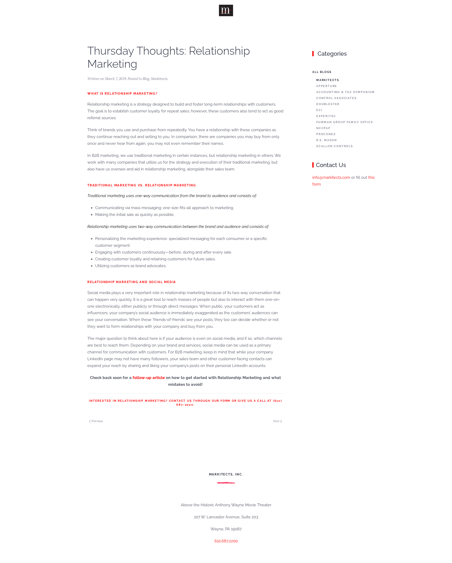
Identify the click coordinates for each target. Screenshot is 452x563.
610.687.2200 (226, 541)
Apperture (326, 86)
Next (276, 421)
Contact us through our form (200, 401)
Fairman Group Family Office (344, 122)
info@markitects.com (331, 177)
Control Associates (336, 98)
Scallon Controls (334, 146)
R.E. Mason (326, 140)
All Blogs (322, 72)
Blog (146, 78)
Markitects (159, 78)
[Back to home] (226, 10)
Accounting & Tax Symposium (345, 92)
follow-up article (149, 377)
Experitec (326, 116)
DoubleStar (328, 104)
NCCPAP (323, 128)
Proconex (326, 134)
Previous (97, 421)
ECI (319, 110)
